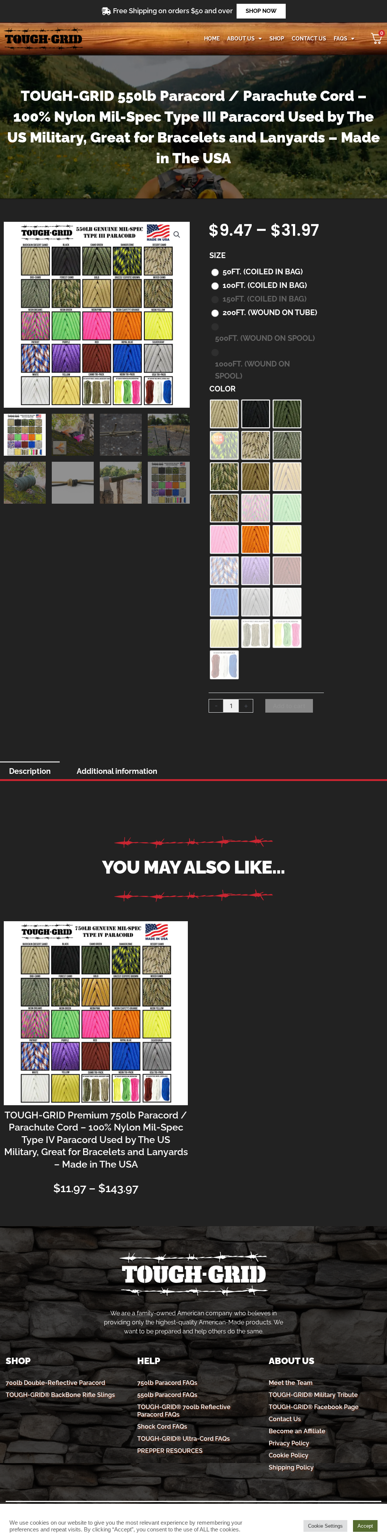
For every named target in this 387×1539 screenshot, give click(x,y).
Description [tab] (30, 771)
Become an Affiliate (297, 1431)
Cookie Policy (288, 1455)
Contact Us (285, 1419)
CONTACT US (309, 39)
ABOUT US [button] (241, 39)
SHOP (276, 39)
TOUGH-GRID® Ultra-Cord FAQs (183, 1438)
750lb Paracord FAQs (167, 1382)
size (217, 255)
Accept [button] (365, 1526)
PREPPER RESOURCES (170, 1450)
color (222, 388)
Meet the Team (291, 1382)
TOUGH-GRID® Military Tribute (313, 1394)
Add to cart (289, 706)
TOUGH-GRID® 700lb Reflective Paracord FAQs (184, 1410)
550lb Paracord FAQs (167, 1394)
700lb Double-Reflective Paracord (55, 1382)
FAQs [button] (340, 39)
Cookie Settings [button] (325, 1526)
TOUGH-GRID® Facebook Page (314, 1407)
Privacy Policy (289, 1443)
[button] (177, 234)
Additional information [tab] (117, 771)
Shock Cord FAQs (162, 1426)
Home (212, 39)
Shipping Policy (291, 1467)
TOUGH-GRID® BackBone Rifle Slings (60, 1394)
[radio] (259, 271)
